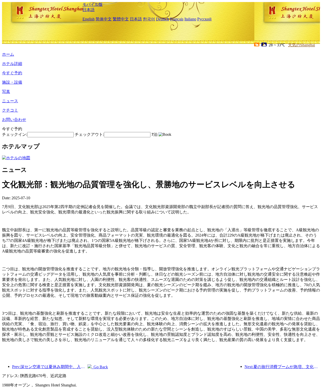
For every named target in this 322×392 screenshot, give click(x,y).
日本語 (89, 10)
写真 (6, 91)
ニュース (10, 101)
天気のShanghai (301, 45)
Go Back (100, 367)
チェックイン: (14, 134)
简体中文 (104, 19)
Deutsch (162, 19)
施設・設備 (12, 82)
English (89, 19)
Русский (204, 19)
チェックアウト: (89, 134)
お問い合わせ (14, 119)
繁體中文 (121, 19)
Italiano (190, 19)
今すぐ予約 (12, 73)
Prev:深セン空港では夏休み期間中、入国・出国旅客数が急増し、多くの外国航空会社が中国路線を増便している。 (50, 367)
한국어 (149, 19)
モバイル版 (93, 4)
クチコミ (10, 110)
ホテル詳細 (12, 63)
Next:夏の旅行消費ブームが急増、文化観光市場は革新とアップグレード (282, 367)
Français (176, 19)
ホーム (8, 54)
